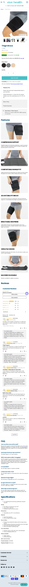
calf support (24, 447)
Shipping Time (6, 87)
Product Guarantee (7, 106)
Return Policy (6, 101)
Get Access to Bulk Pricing (17, 84)
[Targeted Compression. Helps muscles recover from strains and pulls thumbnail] (4, 40)
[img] (10, 318)
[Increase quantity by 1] (13, 73)
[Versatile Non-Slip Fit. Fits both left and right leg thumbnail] (8, 40)
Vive (4, 48)
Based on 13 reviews (7, 292)
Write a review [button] (14, 294)
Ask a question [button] (14, 297)
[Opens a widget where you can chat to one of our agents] (24, 584)
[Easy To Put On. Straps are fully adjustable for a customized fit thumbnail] (13, 40)
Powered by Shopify (14, 584)
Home (2, 9)
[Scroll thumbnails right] (26, 40)
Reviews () (5, 315)
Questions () (12, 315)
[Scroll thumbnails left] (3, 40)
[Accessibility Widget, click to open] (26, 293)
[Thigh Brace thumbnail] (23, 40)
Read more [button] (5, 324)
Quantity (3, 69)
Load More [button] (14, 434)
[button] (5, 52)
